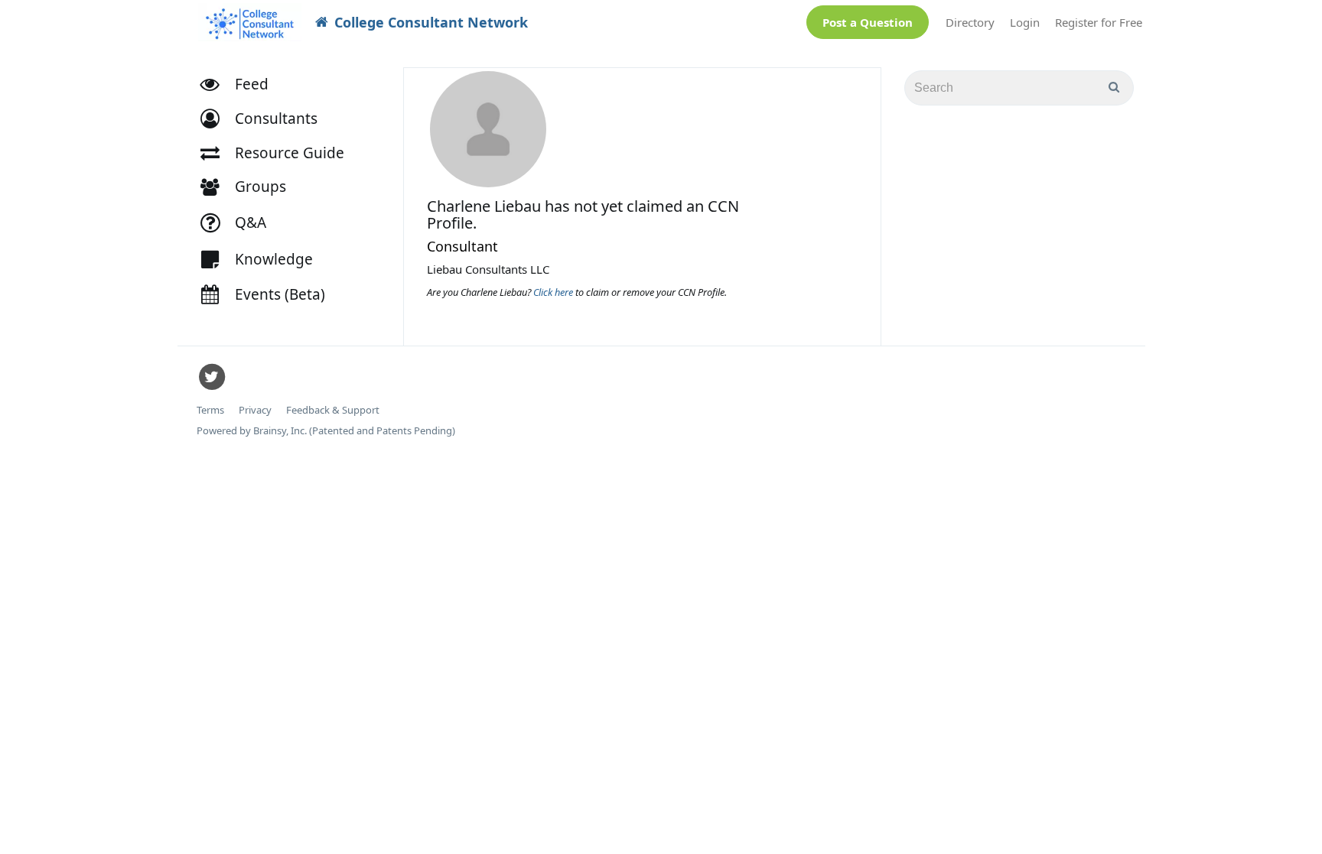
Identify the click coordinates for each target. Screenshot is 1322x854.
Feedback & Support (332, 410)
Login (1025, 22)
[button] (266, 119)
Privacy (255, 410)
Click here (554, 292)
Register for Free (1098, 22)
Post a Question (867, 22)
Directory (970, 22)
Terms (210, 410)
